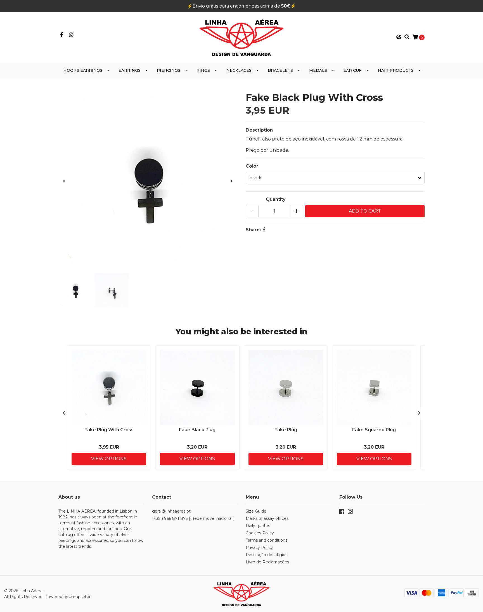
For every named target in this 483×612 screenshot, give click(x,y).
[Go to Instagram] (71, 35)
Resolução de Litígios (266, 554)
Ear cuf (352, 70)
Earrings (130, 70)
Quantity (275, 199)
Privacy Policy (259, 547)
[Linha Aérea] (241, 37)
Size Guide (256, 511)
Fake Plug (285, 429)
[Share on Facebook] (264, 229)
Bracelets (280, 70)
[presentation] (64, 181)
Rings (203, 70)
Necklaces (239, 70)
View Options (109, 458)
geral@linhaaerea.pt (171, 511)
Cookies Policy (260, 532)
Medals (318, 70)
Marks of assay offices (267, 518)
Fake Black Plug (197, 429)
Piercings (168, 70)
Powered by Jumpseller (67, 596)
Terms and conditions (266, 540)
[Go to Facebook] (61, 35)
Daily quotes (258, 525)
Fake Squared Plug (374, 429)
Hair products (396, 70)
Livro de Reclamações (267, 562)
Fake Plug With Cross (109, 429)
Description (259, 130)
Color (252, 166)
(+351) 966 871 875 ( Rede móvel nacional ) (193, 518)
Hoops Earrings (82, 70)
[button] (399, 37)
